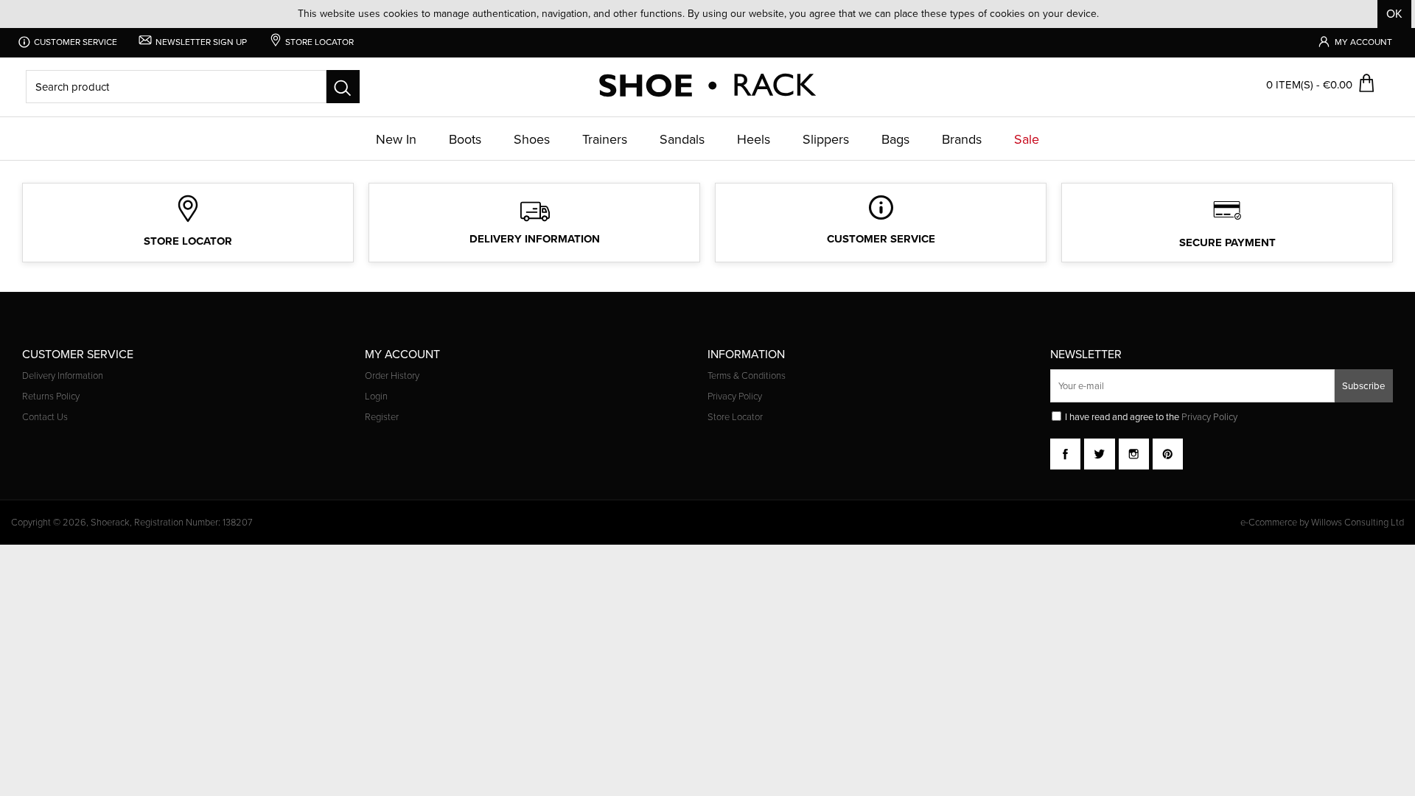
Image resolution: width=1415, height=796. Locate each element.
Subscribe (1364, 385)
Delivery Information (62, 376)
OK (1394, 13)
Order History (392, 376)
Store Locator (735, 417)
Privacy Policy (735, 396)
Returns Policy (51, 396)
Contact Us (45, 417)
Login (376, 396)
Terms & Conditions (747, 376)
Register (382, 417)
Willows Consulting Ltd (1357, 522)
